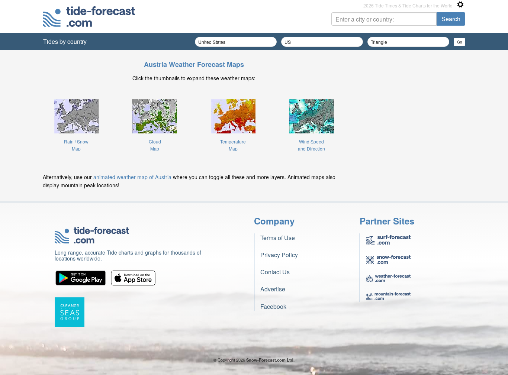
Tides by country (65, 41)
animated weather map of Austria (132, 177)
